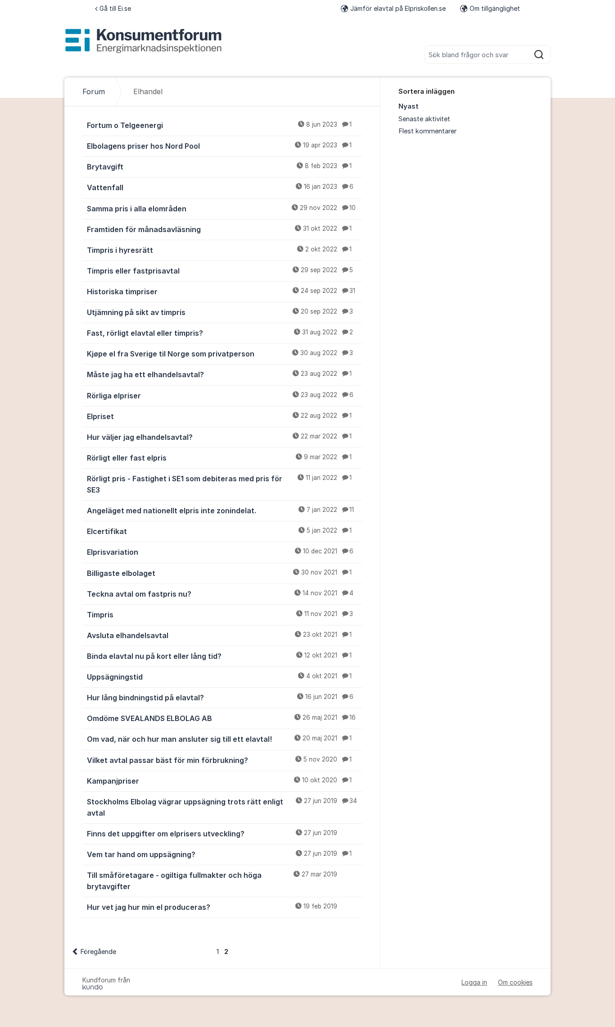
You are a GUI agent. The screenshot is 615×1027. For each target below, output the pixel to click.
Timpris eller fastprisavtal (220, 270)
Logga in (474, 982)
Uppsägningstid (219, 676)
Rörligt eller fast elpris (219, 457)
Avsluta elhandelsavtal (219, 635)
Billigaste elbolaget (219, 573)
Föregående (98, 952)
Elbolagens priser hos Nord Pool (219, 146)
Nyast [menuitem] (408, 106)
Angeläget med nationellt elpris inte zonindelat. (220, 510)
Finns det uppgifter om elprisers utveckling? (212, 833)
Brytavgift (219, 166)
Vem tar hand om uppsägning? (219, 854)
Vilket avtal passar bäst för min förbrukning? (219, 760)
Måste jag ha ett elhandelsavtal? (219, 374)
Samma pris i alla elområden (221, 208)
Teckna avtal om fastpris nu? (220, 593)
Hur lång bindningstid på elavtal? (220, 697)
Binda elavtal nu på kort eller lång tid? (219, 656)
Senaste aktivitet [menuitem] (424, 119)
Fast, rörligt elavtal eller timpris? (220, 333)
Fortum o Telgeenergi (219, 125)
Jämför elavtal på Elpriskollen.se (398, 8)
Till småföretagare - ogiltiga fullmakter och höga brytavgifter (212, 881)
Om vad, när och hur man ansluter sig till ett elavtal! (219, 739)
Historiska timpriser (221, 291)
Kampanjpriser (219, 780)
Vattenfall (220, 187)
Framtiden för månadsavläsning (219, 229)
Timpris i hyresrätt (219, 250)
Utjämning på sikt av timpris (220, 312)
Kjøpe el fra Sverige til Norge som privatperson (220, 353)
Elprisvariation (220, 552)
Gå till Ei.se (115, 8)
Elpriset (219, 416)
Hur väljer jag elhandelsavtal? (219, 437)
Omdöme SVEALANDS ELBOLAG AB (221, 718)
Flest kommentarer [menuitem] (427, 131)
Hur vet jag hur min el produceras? (212, 907)
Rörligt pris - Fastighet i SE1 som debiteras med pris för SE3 (219, 484)
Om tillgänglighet (495, 8)
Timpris (220, 614)
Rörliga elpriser (220, 395)
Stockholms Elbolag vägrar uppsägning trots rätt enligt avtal (222, 807)
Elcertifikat (219, 531)
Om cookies (515, 982)
